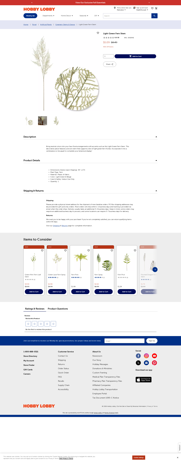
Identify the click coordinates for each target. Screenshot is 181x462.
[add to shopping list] (98, 33)
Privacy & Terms (152, 406)
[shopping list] (152, 8)
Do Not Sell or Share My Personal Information (131, 406)
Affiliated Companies (101, 385)
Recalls (61, 381)
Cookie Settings (139, 457)
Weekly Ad (30, 16)
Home (25, 24)
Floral (34, 24)
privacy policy (98, 413)
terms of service (110, 413)
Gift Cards (28, 369)
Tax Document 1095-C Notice (105, 398)
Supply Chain (64, 385)
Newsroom (97, 356)
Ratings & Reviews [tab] (34, 308)
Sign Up (152, 341)
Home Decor (66, 16)
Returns (64, 226)
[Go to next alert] (149, 3)
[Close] (177, 457)
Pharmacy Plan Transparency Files (107, 381)
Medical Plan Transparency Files (106, 377)
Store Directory (30, 356)
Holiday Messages (100, 364)
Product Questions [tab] (58, 308)
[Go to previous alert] (32, 3)
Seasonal (83, 16)
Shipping (56, 226)
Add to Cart (137, 56)
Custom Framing (99, 373)
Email (108, 341)
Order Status (63, 368)
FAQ (60, 377)
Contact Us (63, 356)
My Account (28, 360)
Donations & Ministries (102, 368)
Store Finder (28, 365)
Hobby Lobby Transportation (105, 389)
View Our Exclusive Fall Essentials (90, 2)
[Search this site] (154, 15)
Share (108, 64)
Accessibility (63, 389)
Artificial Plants (46, 24)
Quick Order (63, 373)
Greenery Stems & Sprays (65, 24)
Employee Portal (99, 393)
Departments (47, 16)
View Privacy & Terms (66, 458)
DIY (95, 16)
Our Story (96, 360)
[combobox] (127, 15)
